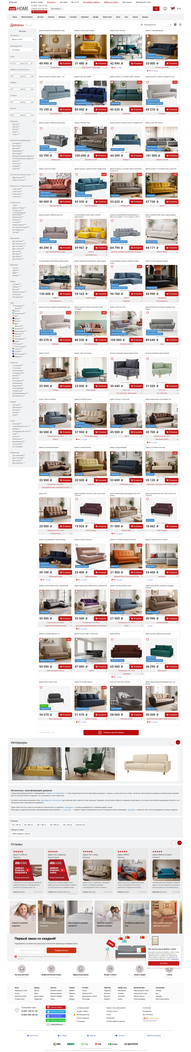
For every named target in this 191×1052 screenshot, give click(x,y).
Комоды (72, 999)
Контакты (51, 2)
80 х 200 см (28, 825)
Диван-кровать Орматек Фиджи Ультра (159, 77)
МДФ (15, 273)
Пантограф (17, 153)
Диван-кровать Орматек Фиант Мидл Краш (90, 169)
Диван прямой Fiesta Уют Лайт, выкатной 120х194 (89, 494)
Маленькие (17, 407)
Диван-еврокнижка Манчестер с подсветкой (90, 586)
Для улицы (17, 460)
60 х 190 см (16, 825)
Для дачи (17, 254)
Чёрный (18, 356)
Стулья (17, 993)
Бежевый (19, 306)
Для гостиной (18, 246)
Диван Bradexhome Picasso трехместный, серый (160, 308)
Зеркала (107, 999)
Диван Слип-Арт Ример (47, 169)
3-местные (17, 194)
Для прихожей (18, 455)
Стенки (84, 990)
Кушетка (16, 168)
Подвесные (38, 999)
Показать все (80, 825)
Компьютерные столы (141, 990)
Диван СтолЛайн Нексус (83, 682)
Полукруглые (18, 297)
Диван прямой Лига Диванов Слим (52, 30)
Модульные (17, 385)
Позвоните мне (40, 12)
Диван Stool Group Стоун (48, 682)
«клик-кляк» (67, 809)
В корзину (67, 63)
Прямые (17, 287)
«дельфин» (131, 809)
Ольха (17, 336)
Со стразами (17, 446)
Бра (157, 993)
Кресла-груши (39, 996)
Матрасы (72, 993)
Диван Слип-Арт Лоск (118, 307)
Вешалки (107, 996)
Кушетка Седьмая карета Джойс (157, 353)
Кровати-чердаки (56, 996)
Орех (17, 341)
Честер (15, 232)
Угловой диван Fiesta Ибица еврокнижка (54, 261)
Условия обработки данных (115, 1021)
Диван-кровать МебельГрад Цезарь (52, 123)
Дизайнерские (18, 441)
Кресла (36, 990)
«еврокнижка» (59, 793)
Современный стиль (21, 426)
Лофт (15, 434)
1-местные (17, 189)
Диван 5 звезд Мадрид (118, 447)
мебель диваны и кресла (21, 833)
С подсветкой (18, 373)
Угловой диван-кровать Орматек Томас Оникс (124, 262)
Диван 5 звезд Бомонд (82, 447)
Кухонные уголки (20, 996)
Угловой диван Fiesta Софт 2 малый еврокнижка (87, 216)
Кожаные (17, 219)
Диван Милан (115, 634)
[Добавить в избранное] (41, 36)
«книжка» (49, 793)
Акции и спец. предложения (116, 1008)
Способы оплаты (112, 1011)
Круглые (16, 289)
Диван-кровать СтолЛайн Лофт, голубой (124, 77)
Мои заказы (127, 2)
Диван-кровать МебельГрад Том (51, 215)
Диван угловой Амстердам (48, 447)
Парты (53, 999)
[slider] (12, 59)
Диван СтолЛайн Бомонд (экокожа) (123, 539)
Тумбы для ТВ (87, 993)
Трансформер (18, 388)
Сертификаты (147, 1011)
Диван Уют (43, 493)
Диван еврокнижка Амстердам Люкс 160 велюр (125, 494)
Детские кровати (56, 990)
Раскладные (18, 380)
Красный (19, 333)
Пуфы (36, 993)
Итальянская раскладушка (23, 158)
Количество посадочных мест (21, 186)
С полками (16, 368)
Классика (16, 423)
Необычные (17, 439)
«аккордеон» (69, 807)
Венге (17, 318)
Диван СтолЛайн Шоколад (155, 447)
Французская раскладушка (23, 156)
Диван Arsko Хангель (117, 30)
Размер (13, 402)
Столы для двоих (139, 999)
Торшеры (159, 996)
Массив (16, 124)
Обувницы (107, 990)
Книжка (16, 161)
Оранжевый (20, 339)
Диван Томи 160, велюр (83, 353)
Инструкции (110, 1018)
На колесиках (18, 370)
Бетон (17, 311)
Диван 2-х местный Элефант (84, 30)
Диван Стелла (44, 353)
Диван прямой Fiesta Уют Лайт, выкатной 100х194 (160, 494)
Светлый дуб (20, 346)
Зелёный (19, 328)
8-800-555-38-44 (39, 8)
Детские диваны (56, 993)
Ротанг (15, 129)
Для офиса (17, 256)
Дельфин (16, 148)
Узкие (15, 415)
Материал (14, 121)
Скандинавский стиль (21, 431)
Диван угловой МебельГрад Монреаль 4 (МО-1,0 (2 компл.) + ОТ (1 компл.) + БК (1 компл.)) (125, 216)
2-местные (17, 191)
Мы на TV (75, 2)
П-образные (17, 210)
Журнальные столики (89, 996)
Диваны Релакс (19, 208)
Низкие (15, 412)
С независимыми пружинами (18, 213)
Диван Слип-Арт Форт (82, 123)
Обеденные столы (21, 990)
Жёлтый (18, 326)
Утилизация (81, 1021)
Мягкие (16, 375)
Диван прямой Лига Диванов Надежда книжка (159, 587)
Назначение (14, 238)
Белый (18, 308)
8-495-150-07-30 (39, 5)
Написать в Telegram (58, 1011)
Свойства (14, 362)
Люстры (158, 990)
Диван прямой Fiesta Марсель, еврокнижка (90, 261)
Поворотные (17, 390)
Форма (12, 281)
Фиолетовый (20, 354)
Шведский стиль (144, 2)
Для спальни (18, 248)
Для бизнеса (18, 259)
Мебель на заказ (110, 2)
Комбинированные (20, 393)
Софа (15, 205)
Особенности (15, 202)
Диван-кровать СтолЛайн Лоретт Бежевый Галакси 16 (125, 170)
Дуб (16, 323)
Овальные (16, 294)
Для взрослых (19, 243)
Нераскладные (19, 224)
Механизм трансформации (20, 140)
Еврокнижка (18, 151)
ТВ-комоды (86, 999)
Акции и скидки (37, 2)
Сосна (15, 268)
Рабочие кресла (139, 996)
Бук (16, 316)
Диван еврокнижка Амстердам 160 (158, 399)
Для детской (18, 241)
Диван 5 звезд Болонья (83, 399)
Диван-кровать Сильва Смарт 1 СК (51, 77)
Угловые (16, 222)
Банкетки (107, 993)
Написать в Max (56, 1016)
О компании (147, 1008)
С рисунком (17, 444)
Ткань (16, 134)
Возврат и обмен (82, 1011)
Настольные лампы (162, 999)
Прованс (16, 429)
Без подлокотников (20, 227)
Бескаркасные (18, 230)
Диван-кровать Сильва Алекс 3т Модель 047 (126, 123)
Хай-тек (16, 436)
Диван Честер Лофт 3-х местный (86, 634)
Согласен (163, 963)
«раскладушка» (46, 800)
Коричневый (20, 331)
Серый (18, 349)
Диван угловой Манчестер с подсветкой (53, 586)
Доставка (63, 2)
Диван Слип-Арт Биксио (154, 123)
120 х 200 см (54, 825)
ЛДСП (15, 270)
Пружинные (18, 217)
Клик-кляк (17, 163)
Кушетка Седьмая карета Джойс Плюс (124, 353)
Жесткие (16, 378)
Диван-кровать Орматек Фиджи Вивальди (54, 307)
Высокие (16, 410)
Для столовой (18, 458)
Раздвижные (17, 383)
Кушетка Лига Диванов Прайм (156, 261)
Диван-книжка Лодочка (83, 539)
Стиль (12, 421)
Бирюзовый (20, 313)
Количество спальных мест (20, 174)
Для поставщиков (83, 1018)
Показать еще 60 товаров (113, 732)
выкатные (58, 800)
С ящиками (17, 365)
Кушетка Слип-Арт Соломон (120, 682)
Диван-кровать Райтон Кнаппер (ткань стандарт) (88, 308)
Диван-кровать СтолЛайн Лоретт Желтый (160, 169)
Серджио (16, 166)
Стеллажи (121, 996)
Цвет (12, 303)
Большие (16, 404)
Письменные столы (140, 993)
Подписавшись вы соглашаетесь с (44, 958)
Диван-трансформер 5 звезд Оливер (52, 539)
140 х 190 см (67, 825)
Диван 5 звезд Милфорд (154, 30)
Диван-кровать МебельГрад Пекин (158, 634)
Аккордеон (17, 143)
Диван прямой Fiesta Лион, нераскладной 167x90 (160, 216)
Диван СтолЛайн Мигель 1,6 (49, 634)
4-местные (17, 196)
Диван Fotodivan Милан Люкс (121, 586)
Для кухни (17, 251)
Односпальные (19, 180)
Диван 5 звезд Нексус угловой (156, 539)
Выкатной (16, 146)
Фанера (16, 275)
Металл (16, 126)
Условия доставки (83, 1008)
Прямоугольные (19, 292)
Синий (18, 351)
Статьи (108, 1014)
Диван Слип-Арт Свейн (82, 77)
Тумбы (71, 996)
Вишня (17, 321)
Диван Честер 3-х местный (119, 399)
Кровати (72, 990)
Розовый (18, 344)
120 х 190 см (41, 825)
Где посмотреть (148, 1014)
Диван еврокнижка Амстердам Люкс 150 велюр (160, 683)
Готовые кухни (20, 999)
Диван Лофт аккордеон (47, 399)
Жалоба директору (83, 1014)
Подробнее (175, 959)
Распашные (122, 990)
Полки (120, 999)
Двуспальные (18, 177)
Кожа (15, 132)
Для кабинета (18, 463)
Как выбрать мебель (91, 2)
